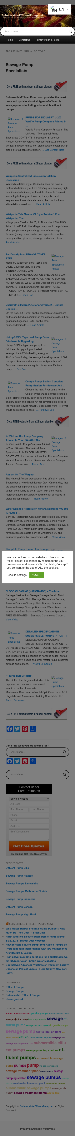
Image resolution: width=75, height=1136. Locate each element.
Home (10, 39)
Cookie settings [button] (17, 575)
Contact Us (24, 39)
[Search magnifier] (70, 31)
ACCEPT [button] (37, 575)
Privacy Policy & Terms (47, 39)
